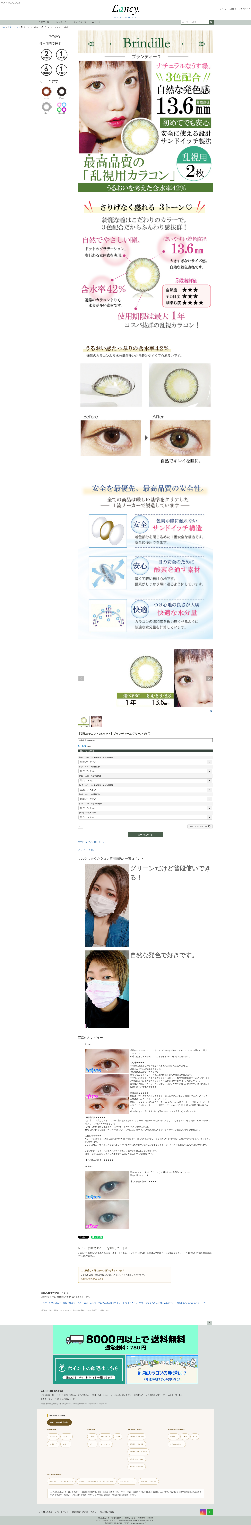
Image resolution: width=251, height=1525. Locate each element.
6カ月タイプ (53, 1444)
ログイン (222, 9)
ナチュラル (173, 1436)
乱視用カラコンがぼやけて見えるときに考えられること (148, 1303)
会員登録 (232, 9)
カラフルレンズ (105, 1444)
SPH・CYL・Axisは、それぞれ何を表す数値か (99, 1303)
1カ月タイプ (66, 1436)
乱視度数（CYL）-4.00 (137, 1444)
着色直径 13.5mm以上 (136, 1467)
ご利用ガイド (244, 9)
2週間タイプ (53, 1436)
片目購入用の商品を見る (92, 1278)
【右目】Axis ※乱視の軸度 (90, 776)
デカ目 (195, 1436)
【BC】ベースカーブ (87, 813)
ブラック (92, 1444)
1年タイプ (66, 1444)
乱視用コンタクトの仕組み (148, 1481)
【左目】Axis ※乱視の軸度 (90, 804)
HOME (3, 27)
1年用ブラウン (105, 1436)
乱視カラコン (13, 27)
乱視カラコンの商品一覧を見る (59, 1422)
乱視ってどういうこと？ (127, 1481)
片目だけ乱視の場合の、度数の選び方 (58, 1303)
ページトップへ (209, 1323)
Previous (81, 678)
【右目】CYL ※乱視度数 (89, 767)
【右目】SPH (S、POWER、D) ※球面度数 (96, 757)
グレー (118, 1436)
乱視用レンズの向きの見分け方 (191, 1303)
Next (209, 678)
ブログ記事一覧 (47, 1395)
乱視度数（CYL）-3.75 (137, 1436)
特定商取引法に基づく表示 (84, 1512)
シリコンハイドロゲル (176, 1444)
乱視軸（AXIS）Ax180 (136, 1459)
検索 (211, 22)
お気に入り (63, 22)
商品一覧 (45, 22)
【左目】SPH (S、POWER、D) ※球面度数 (96, 785)
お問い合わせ (47, 1512)
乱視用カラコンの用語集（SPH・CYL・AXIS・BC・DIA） (159, 1395)
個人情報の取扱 (107, 1512)
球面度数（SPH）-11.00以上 (138, 1451)
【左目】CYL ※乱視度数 (89, 794)
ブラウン (92, 1436)
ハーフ (185, 1436)
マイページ (81, 22)
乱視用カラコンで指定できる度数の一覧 (58, 1399)
